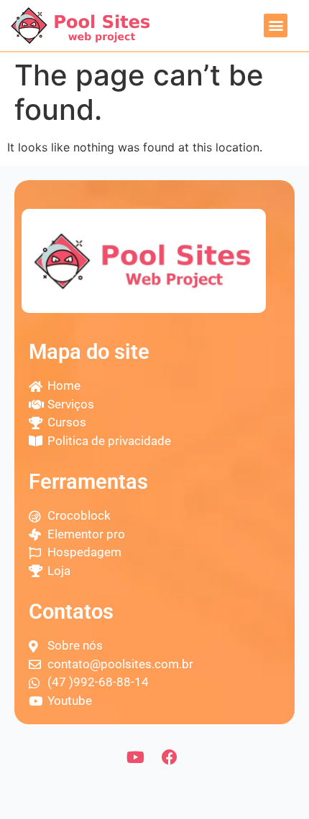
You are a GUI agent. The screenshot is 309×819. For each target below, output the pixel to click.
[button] (275, 25)
